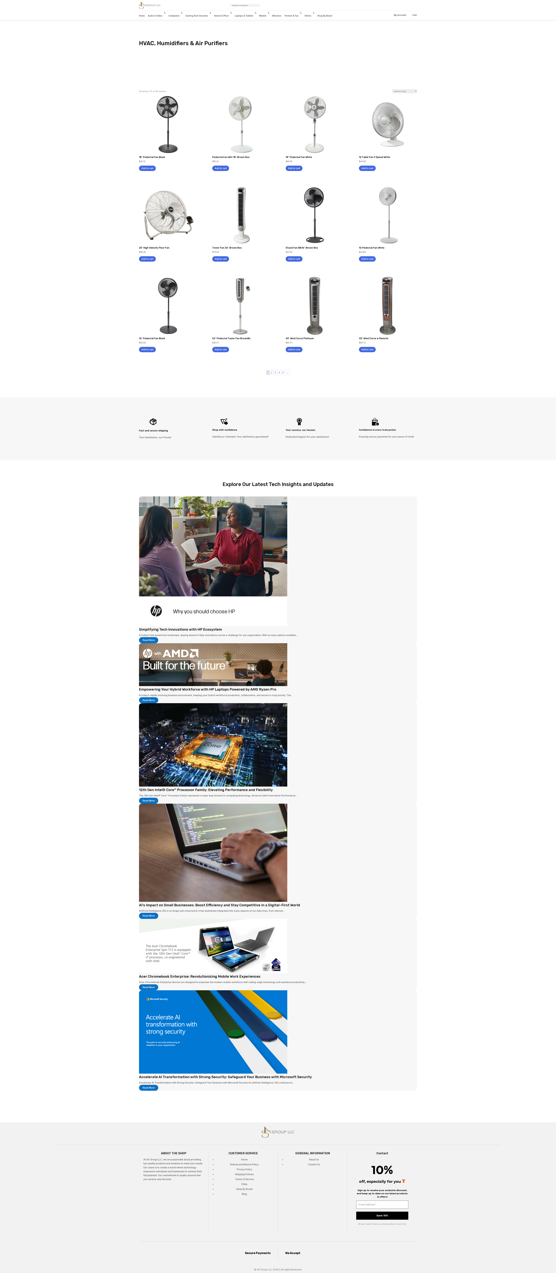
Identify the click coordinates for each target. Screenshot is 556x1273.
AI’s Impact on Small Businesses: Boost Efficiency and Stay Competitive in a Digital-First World (219, 905)
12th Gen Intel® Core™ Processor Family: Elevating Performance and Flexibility (206, 790)
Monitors (276, 15)
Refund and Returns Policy (244, 1164)
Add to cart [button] (147, 168)
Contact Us (314, 1164)
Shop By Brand (324, 15)
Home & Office (221, 15)
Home (142, 15)
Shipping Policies (244, 1174)
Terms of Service (244, 1179)
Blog (244, 1194)
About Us (314, 1159)
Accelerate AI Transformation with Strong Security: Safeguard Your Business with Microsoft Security (225, 1077)
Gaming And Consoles (196, 15)
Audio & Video (155, 15)
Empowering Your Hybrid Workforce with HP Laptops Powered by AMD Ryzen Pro (207, 689)
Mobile (262, 15)
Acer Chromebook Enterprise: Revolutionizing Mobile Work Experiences (199, 976)
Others (307, 15)
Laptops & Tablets (244, 15)
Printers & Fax (291, 15)
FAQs (244, 1184)
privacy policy (387, 1224)
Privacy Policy (244, 1169)
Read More (149, 640)
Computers (173, 15)
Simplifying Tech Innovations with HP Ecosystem (180, 629)
